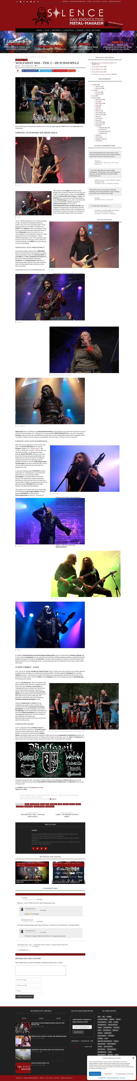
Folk (6, 46)
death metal (102, 1024)
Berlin (112, 1019)
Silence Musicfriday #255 (40, 1063)
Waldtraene (65, 804)
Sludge (97, 135)
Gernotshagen (53, 804)
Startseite (17, 57)
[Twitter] (31, 1)
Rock (97, 125)
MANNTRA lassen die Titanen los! (17, 49)
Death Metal (31, 863)
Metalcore (101, 1044)
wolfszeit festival (28, 806)
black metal (102, 1022)
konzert (111, 1035)
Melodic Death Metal (105, 1041)
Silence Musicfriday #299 (99, 69)
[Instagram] (20, 1)
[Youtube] (34, 1)
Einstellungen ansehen (124, 1074)
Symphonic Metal (100, 139)
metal (116, 1041)
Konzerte (81, 42)
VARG (59, 804)
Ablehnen (108, 1074)
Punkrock (101, 133)
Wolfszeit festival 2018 (39, 806)
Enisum (42, 804)
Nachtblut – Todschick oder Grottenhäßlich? (50, 48)
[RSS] (27, 1)
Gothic (46, 44)
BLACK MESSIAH (34, 804)
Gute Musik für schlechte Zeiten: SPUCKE (104, 74)
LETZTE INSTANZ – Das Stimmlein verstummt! (117, 48)
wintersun (72, 804)
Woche (24, 1018)
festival (116, 1027)
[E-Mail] (45, 848)
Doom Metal (108, 1027)
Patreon (53, 799)
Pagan (55, 865)
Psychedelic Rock (103, 131)
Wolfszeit (78, 804)
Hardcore (98, 111)
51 (43, 1038)
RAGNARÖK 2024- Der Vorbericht (66, 882)
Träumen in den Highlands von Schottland (47, 1049)
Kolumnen (115, 44)
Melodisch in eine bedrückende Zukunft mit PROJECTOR (104, 63)
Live (87, 42)
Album (109, 1016)
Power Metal (99, 122)
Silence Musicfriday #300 (99, 66)
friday (100, 1033)
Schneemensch (30, 908)
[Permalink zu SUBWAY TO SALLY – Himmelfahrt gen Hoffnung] (91, 181)
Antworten (39, 899)
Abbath (27, 804)
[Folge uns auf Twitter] (90, 226)
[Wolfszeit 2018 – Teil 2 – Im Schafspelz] (50, 100)
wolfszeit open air (50, 806)
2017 (103, 1016)
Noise (97, 116)
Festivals (26, 57)
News (122, 44)
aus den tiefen (102, 1019)
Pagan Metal (108, 1046)
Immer (58, 1018)
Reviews (26, 46)
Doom (97, 105)
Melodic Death (99, 114)
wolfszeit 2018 (20, 806)
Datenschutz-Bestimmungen (113, 1077)
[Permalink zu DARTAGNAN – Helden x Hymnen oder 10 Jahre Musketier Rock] (91, 162)
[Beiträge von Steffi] (23, 834)
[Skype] (37, 848)
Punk (109, 1052)
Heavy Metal (99, 112)
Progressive (99, 124)
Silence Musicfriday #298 (99, 72)
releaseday (102, 1054)
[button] (133, 1058)
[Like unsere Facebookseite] (33, 848)
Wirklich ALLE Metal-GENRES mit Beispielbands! (49, 1036)
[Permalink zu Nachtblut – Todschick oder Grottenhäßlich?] (91, 211)
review (110, 1054)
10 (42, 1051)
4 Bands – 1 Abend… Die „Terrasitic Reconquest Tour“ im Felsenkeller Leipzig (84, 47)
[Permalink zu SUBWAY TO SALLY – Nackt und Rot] (91, 199)
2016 (99, 1016)
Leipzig (100, 1038)
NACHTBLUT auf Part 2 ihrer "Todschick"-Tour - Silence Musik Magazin (107, 211)
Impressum (122, 1077)
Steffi (18, 66)
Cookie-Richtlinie (102, 1077)
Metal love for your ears (76, 1046)
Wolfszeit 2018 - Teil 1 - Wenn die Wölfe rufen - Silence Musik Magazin (42, 945)
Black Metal (21, 863)
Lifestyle (94, 84)
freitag (115, 1030)
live (106, 1038)
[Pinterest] (24, 1)
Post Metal (101, 1049)
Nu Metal (98, 118)
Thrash (97, 140)
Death (116, 1022)
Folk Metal (107, 1030)
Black (118, 1019)
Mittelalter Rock (16, 46)
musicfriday (111, 1044)
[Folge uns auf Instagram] (90, 233)
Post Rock (102, 129)
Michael (97, 198)
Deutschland (112, 1024)
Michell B (98, 161)
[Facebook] (17, 1)
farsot (47, 804)
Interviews (98, 86)
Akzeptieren (95, 1074)
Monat (41, 1018)
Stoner (97, 137)
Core (97, 101)
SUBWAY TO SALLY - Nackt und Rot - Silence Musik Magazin (108, 181)
